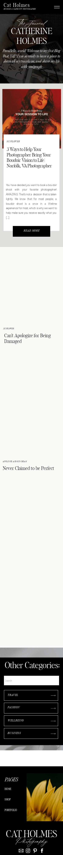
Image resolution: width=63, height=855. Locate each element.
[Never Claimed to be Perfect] (31, 420)
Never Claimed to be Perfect (28, 468)
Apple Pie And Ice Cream (15, 462)
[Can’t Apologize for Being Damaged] (31, 287)
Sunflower (13, 141)
